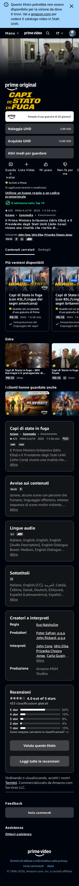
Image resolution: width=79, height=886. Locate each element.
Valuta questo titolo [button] (39, 745)
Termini (11, 782)
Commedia (26, 215)
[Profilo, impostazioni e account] (72, 33)
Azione (9, 215)
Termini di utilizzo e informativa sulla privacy (39, 860)
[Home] (33, 33)
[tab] (20, 249)
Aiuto (50, 866)
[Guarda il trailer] (10, 164)
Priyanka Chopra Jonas (58, 234)
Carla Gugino (57, 655)
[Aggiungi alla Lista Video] (26, 164)
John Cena (24, 234)
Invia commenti (33, 866)
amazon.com (41, 14)
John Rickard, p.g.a (50, 638)
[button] (39, 732)
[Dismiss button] (71, 6)
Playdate (27, 403)
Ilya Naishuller (47, 624)
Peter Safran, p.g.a (50, 633)
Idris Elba (37, 234)
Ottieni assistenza (18, 834)
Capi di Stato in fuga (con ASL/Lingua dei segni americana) (27, 279)
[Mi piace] (46, 164)
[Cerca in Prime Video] (48, 33)
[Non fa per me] (65, 164)
